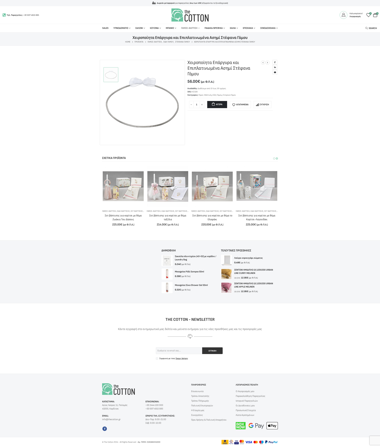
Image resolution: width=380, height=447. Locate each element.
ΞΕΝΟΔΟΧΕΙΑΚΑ (268, 28)
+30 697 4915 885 (31, 15)
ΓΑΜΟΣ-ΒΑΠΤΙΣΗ (189, 28)
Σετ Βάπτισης (137, 211)
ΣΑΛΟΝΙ (139, 28)
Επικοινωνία (197, 391)
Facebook (275, 62)
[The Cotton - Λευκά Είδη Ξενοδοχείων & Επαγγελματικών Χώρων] (190, 15)
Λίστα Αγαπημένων (245, 415)
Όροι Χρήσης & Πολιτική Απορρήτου (208, 419)
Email (275, 72)
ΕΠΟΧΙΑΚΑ (248, 28)
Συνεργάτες (197, 415)
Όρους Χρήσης (182, 358)
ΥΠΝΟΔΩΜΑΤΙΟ (120, 28)
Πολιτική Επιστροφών (202, 405)
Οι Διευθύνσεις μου (245, 405)
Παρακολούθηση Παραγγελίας (250, 396)
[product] (123, 186)
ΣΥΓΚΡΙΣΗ (264, 104)
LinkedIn (275, 67)
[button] (274, 158)
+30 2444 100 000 (154, 405)
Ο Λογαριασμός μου (245, 391)
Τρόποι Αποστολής (200, 396)
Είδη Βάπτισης (123, 211)
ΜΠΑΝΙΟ (170, 28)
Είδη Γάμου (217, 95)
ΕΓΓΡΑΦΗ (212, 351)
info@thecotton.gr (111, 419)
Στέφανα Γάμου (229, 95)
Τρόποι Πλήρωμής (200, 400)
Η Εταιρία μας (197, 410)
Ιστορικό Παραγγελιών (247, 400)
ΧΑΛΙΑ (233, 28)
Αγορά (219, 104)
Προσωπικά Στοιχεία (246, 410)
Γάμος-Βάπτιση (205, 95)
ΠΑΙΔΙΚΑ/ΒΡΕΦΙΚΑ (214, 28)
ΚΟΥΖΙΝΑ (154, 28)
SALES (105, 28)
